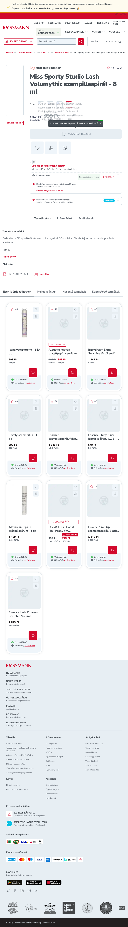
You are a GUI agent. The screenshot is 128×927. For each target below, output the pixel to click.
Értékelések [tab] (86, 218)
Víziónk (49, 752)
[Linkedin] (35, 890)
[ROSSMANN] (18, 665)
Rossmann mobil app (94, 743)
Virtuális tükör (91, 765)
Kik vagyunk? (51, 743)
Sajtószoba (50, 761)
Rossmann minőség (54, 748)
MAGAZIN (88, 23)
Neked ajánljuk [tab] (46, 292)
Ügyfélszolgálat (52, 789)
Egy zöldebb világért (54, 756)
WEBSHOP (39, 23)
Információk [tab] (64, 218)
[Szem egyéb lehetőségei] (48, 52)
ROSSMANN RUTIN (119, 23)
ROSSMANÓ (103, 23)
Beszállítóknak (52, 794)
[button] (76, 32)
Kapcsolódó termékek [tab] (106, 292)
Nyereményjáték (52, 770)
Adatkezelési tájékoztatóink (17, 759)
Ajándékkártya (91, 752)
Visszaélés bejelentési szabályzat (20, 768)
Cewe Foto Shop (92, 748)
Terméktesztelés (92, 770)
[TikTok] (8, 891)
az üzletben (30, 383)
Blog (48, 765)
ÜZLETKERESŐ (72, 23)
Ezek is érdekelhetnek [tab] (17, 292)
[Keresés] (81, 41)
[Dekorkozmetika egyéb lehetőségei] (35, 52)
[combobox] (56, 41)
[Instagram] (22, 891)
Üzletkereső (51, 798)
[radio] (39, 104)
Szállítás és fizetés (14, 743)
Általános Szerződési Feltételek (19, 755)
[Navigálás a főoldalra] (16, 28)
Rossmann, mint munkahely (18, 789)
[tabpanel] (64, 251)
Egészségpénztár (92, 756)
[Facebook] (15, 891)
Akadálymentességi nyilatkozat (19, 772)
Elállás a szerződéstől (15, 764)
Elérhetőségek (52, 785)
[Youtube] (29, 891)
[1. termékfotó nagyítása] (15, 90)
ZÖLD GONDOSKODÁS (46, 32)
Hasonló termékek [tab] (74, 292)
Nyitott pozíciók (13, 785)
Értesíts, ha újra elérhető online (49, 190)
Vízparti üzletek (91, 761)
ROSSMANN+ (54, 23)
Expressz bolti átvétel (22, 8)
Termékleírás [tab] (42, 218)
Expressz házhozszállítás (98, 4)
